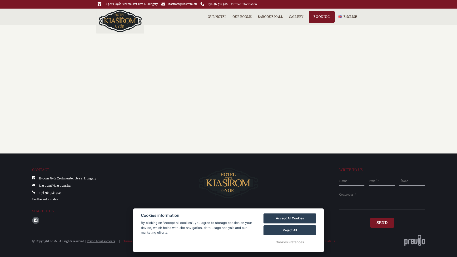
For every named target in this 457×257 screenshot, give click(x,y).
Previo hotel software (101, 241)
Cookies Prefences (290, 242)
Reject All (290, 230)
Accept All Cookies (290, 218)
